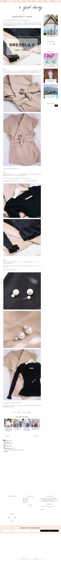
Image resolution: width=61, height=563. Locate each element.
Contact (45, 1)
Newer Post (7, 436)
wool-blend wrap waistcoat (14, 71)
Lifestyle (39, 1)
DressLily (22, 23)
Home (15, 1)
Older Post (36, 436)
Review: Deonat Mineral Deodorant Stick (51, 66)
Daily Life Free (25, 501)
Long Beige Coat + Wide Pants (17, 428)
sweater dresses (22, 181)
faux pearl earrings (19, 262)
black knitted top (15, 174)
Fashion (33, 1)
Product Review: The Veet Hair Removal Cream (50, 81)
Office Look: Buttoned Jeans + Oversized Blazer (26, 429)
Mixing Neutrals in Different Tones (36, 428)
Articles (23, 1)
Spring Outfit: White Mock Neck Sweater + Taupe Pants (8, 429)
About (19, 1)
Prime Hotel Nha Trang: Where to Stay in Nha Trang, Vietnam (51, 96)
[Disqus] (22, 451)
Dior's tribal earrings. (37, 262)
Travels (29, 1)
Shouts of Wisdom (26, 498)
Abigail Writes (25, 502)
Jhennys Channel (25, 500)
